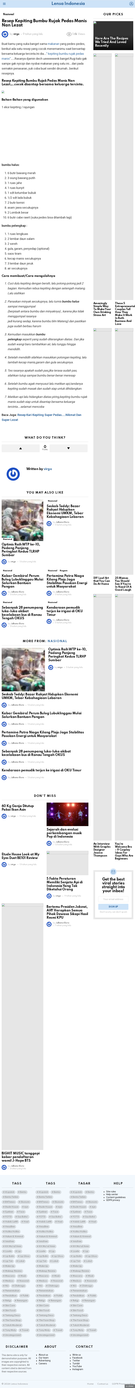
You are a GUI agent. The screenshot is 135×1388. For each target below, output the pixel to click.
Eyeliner (9, 1212)
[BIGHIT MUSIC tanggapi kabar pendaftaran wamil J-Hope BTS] (22, 1026)
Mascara (9, 1276)
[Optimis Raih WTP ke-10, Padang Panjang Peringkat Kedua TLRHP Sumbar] (22, 520)
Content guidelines (116, 1197)
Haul (26, 1222)
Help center (112, 1194)
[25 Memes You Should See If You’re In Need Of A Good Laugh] (124, 451)
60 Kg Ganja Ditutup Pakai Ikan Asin (18, 808)
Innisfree (9, 1241)
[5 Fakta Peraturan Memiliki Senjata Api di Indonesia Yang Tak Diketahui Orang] (67, 863)
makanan (53, 44)
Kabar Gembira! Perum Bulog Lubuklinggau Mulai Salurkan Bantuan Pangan (22, 581)
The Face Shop (13, 1320)
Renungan (22, 1301)
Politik (25, 1296)
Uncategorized (13, 1335)
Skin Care (10, 1305)
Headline (10, 1227)
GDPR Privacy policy (122, 1384)
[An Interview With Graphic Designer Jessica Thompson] (102, 717)
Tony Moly (10, 1330)
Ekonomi (25, 1202)
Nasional (7, 539)
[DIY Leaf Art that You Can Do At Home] (102, 451)
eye (26, 1207)
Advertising (45, 1360)
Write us (76, 1354)
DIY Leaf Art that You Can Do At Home (101, 581)
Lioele (8, 1251)
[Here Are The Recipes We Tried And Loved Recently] (113, 35)
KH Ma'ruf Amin (13, 1246)
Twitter (76, 1360)
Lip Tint (9, 1261)
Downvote (69, 448)
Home (90, 1384)
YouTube (77, 1366)
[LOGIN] (131, 3)
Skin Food (10, 1310)
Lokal (21, 1261)
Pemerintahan (12, 1291)
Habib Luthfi (11, 1222)
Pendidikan (10, 1296)
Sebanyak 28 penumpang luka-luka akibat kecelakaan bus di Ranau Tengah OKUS (22, 613)
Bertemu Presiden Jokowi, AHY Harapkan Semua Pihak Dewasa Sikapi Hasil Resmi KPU (67, 912)
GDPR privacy (113, 1200)
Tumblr (76, 1363)
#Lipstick (9, 1192)
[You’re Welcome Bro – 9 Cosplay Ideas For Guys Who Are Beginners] (124, 717)
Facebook (77, 1357)
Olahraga (19, 1286)
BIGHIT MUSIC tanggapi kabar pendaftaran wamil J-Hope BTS (21, 1157)
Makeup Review (13, 1271)
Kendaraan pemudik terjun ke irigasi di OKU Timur (65, 611)
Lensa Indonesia (68, 3)
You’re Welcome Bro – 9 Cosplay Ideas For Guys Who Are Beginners (124, 851)
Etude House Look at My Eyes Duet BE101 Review (20, 856)
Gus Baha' (22, 1217)
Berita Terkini (11, 1197)
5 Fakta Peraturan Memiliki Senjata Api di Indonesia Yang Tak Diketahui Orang (65, 884)
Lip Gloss (24, 1256)
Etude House (11, 1207)
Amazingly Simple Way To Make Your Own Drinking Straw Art (102, 309)
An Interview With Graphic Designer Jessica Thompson (102, 850)
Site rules (111, 1191)
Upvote (21, 448)
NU (6, 1286)
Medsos (9, 1281)
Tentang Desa (12, 1315)
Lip (19, 1251)
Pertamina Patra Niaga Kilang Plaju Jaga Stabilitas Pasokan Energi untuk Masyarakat (67, 581)
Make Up (9, 1266)
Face (21, 1212)
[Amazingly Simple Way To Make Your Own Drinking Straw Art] (102, 176)
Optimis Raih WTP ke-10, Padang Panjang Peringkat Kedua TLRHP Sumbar (21, 550)
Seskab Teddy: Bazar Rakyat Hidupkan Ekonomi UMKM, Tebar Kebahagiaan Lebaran (65, 512)
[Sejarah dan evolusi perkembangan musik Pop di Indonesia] (67, 814)
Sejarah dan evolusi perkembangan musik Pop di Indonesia (64, 833)
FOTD (8, 1217)
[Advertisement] (45, 136)
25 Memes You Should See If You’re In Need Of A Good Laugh (123, 584)
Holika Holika (12, 1232)
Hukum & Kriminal (14, 1236)
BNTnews (10, 1202)
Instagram (77, 1369)
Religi (8, 1301)
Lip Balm (9, 1256)
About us (43, 1354)
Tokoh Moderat (13, 1325)
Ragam (63, 571)
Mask (23, 1276)
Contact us (102, 1384)
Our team (44, 1357)
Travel (25, 1330)
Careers (43, 1363)
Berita (23, 1192)
